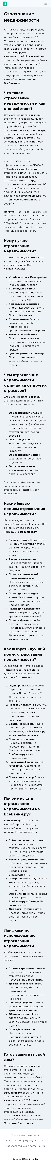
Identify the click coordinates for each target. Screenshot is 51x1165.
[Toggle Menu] (45, 3)
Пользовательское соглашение (25, 1146)
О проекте (18, 1135)
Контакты (34, 1135)
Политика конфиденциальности (25, 1140)
